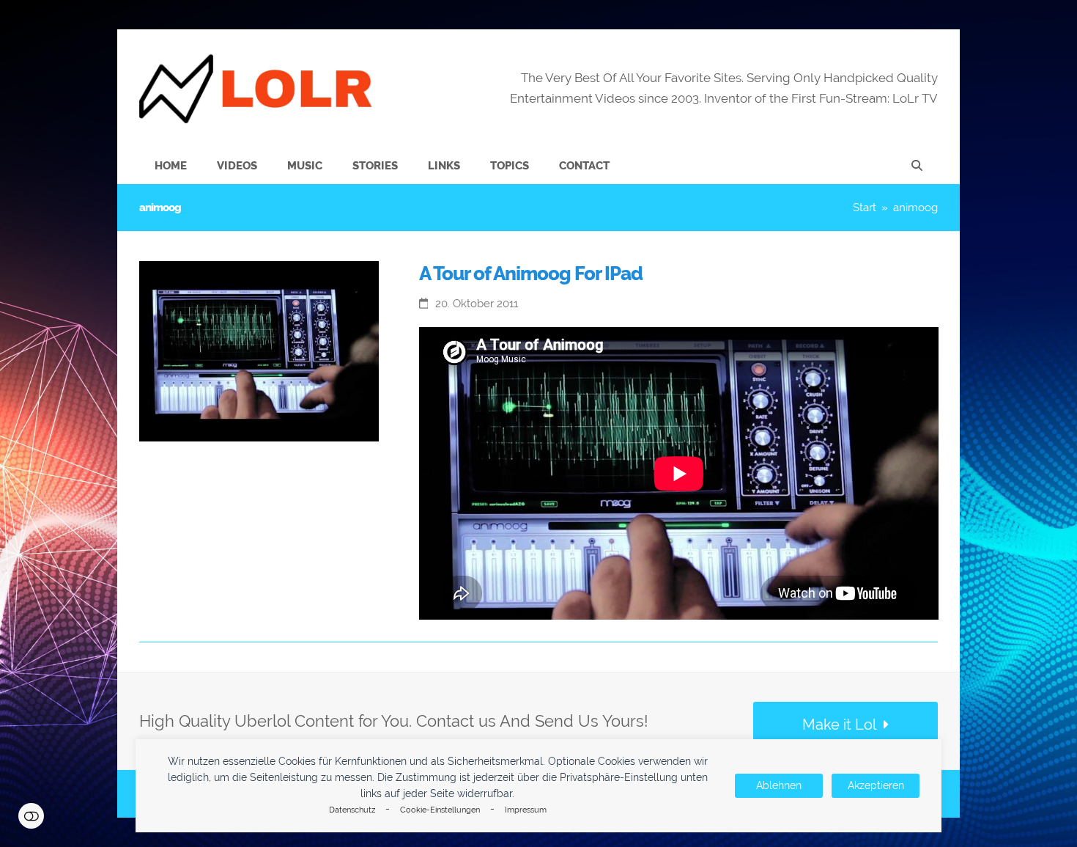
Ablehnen (779, 785)
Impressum (526, 810)
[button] (917, 165)
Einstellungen (31, 816)
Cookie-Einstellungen (440, 810)
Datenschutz (352, 810)
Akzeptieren (876, 785)
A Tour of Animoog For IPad (531, 274)
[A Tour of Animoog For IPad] (259, 350)
